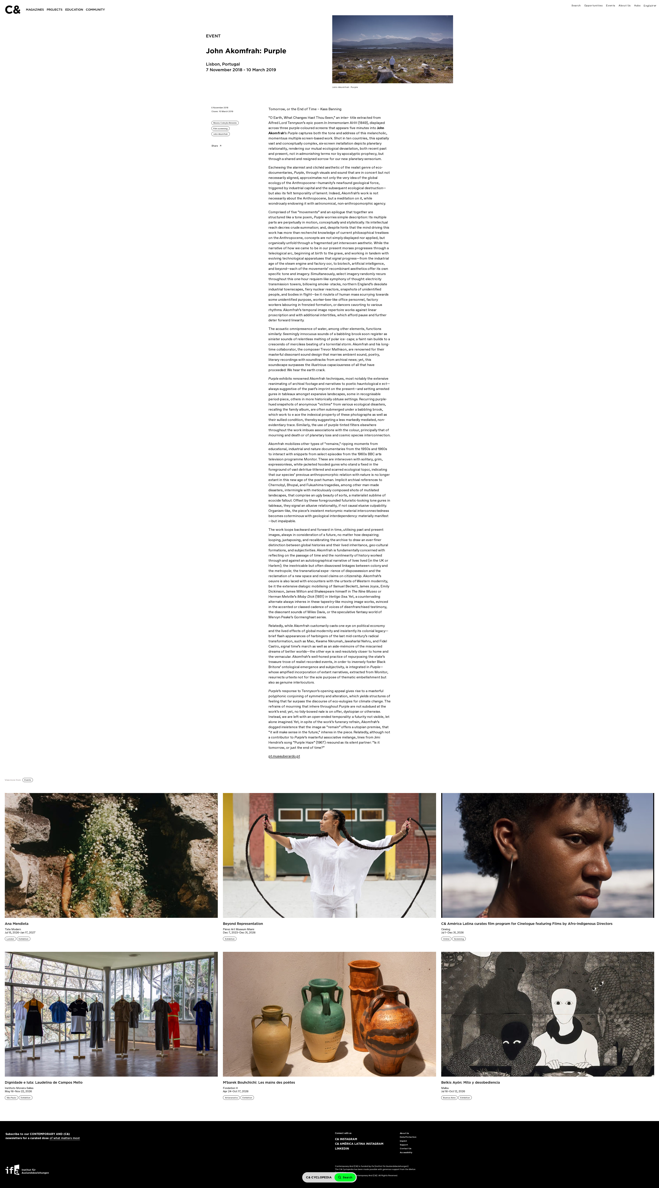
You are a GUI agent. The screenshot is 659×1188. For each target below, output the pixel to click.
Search (576, 5)
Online (446, 939)
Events (610, 5)
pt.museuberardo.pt (284, 756)
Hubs (637, 5)
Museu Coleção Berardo (225, 123)
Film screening (220, 128)
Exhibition (23, 939)
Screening (459, 939)
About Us (625, 5)
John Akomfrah (220, 134)
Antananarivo (231, 1098)
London (10, 939)
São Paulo (11, 1098)
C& (12, 9)
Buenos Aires (449, 1098)
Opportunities (593, 5)
